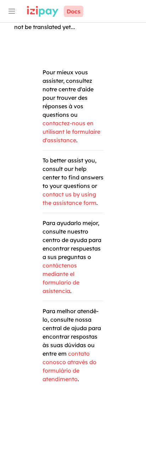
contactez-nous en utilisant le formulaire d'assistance (71, 132)
